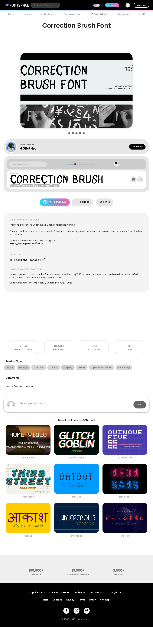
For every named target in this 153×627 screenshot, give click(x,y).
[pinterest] (87, 611)
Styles (27, 14)
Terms (81, 599)
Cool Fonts (79, 592)
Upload (112, 5)
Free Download (57, 202)
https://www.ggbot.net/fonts (26, 243)
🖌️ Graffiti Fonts (99, 14)
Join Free (141, 5)
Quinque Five (125, 457)
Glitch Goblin (76, 457)
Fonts (11, 14)
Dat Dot (76, 496)
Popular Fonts (37, 592)
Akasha (28, 535)
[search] (45, 5)
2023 (23, 346)
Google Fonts (116, 592)
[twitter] (76, 611)
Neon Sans (125, 496)
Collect (84, 202)
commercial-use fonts (78, 574)
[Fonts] (17, 5)
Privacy (70, 599)
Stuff (142, 14)
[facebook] (66, 611)
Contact (137, 147)
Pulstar (125, 535)
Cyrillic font (43, 274)
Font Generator (72, 14)
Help (45, 599)
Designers (123, 14)
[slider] (75, 164)
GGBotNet (28, 148)
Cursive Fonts (97, 592)
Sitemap (105, 599)
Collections (47, 14)
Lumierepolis (76, 535)
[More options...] (140, 179)
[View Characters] (134, 179)
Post (140, 404)
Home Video (28, 457)
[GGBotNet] (12, 147)
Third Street (28, 496)
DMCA (92, 599)
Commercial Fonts (59, 592)
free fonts (36, 574)
